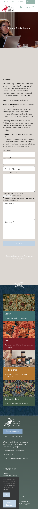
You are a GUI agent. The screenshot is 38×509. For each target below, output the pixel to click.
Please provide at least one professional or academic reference (18, 199)
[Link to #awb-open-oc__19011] (21, 8)
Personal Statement (10, 172)
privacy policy (7, 485)
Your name (7, 151)
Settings (6, 489)
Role (18, 167)
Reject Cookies (9, 504)
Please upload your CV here (18, 196)
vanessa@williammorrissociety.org (15, 100)
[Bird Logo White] (12, 418)
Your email (7, 158)
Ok (6, 495)
